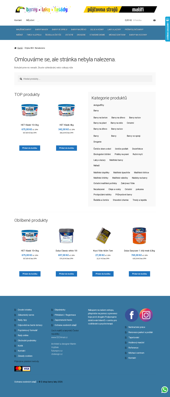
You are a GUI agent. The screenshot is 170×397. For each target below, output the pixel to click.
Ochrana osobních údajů (65, 325)
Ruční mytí (138, 154)
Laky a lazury (114, 30)
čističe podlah (121, 149)
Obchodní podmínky (27, 340)
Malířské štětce (141, 172)
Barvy (96, 110)
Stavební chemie (97, 35)
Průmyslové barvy (134, 30)
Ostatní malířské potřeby (105, 183)
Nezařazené (99, 189)
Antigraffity (99, 105)
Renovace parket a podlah (140, 332)
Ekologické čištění (102, 154)
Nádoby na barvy (139, 178)
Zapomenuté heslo (63, 320)
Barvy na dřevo (78, 30)
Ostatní (69, 35)
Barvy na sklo (117, 123)
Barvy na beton (100, 117)
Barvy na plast (100, 123)
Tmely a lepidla (34, 35)
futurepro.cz (56, 350)
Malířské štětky (101, 178)
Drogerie (81, 35)
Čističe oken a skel (102, 149)
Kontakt (18, 20)
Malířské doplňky (101, 172)
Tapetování (133, 337)
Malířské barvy (23, 30)
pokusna (140, 189)
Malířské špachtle (121, 172)
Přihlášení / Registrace (65, 315)
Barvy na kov (41, 30)
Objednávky (60, 309)
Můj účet (30, 20)
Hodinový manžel (136, 342)
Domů (20, 48)
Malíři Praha (138, 9)
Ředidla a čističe (53, 35)
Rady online (23, 335)
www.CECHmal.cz (59, 337)
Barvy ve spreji (59, 30)
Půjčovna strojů (102, 9)
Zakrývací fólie (128, 183)
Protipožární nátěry (102, 194)
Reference (133, 347)
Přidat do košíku (29, 148)
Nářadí (19, 35)
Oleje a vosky (97, 30)
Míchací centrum (117, 35)
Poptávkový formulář (27, 330)
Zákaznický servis (26, 315)
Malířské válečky (120, 178)
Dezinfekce (137, 149)
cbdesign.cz (56, 354)
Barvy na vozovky (138, 35)
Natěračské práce (136, 327)
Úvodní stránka (25, 309)
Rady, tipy (22, 320)
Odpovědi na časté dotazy (30, 325)
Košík (20, 345)
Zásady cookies (25, 356)
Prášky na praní (122, 154)
